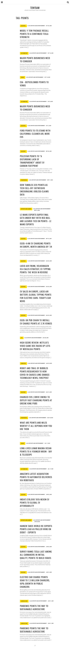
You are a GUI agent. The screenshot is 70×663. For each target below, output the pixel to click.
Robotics (23, 363)
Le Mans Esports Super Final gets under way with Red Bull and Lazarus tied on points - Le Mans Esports (35, 219)
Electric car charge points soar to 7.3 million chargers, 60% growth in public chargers (35, 581)
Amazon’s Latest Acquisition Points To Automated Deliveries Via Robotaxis (36, 477)
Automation (24, 53)
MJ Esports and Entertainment (37, 25)
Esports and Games (26, 208)
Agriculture (24, 601)
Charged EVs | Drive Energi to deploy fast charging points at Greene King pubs (36, 400)
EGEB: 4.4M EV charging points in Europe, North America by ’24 (36, 245)
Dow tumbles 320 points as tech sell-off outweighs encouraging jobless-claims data (34, 189)
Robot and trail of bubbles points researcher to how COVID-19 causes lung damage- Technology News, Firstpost (35, 372)
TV (21, 337)
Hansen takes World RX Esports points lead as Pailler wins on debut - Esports (36, 529)
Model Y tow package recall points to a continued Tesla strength (34, 34)
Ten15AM (35, 8)
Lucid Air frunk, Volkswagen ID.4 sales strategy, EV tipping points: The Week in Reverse (35, 269)
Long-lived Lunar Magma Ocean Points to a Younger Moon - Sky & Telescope (36, 451)
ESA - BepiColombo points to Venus (34, 83)
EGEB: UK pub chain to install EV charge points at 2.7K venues (36, 322)
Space (22, 77)
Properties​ (24, 180)
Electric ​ (23, 25)
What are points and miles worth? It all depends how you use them (36, 426)
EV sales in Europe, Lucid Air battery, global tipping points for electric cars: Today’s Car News (35, 296)
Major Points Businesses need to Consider (35, 59)
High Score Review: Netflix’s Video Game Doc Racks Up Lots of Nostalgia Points (35, 346)
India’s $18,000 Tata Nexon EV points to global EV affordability (34, 502)
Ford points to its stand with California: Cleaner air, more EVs (35, 134)
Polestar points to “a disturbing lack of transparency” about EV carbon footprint (32, 160)
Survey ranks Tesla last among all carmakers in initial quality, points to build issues (36, 555)
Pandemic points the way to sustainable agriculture (34, 607)
